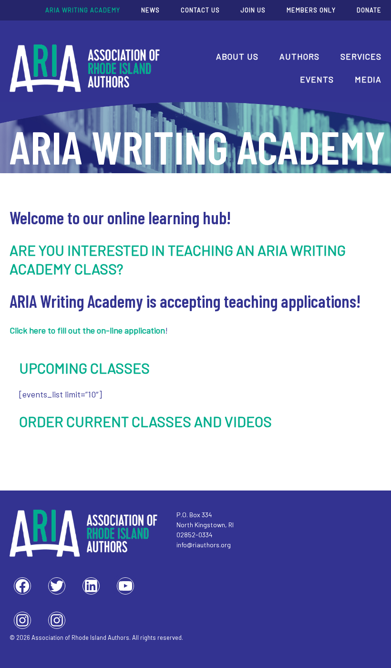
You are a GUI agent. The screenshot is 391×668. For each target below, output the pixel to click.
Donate (369, 10)
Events (317, 79)
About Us (237, 56)
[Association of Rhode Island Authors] (85, 68)
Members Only (311, 10)
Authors (299, 56)
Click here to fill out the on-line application (87, 330)
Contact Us (200, 10)
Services (360, 56)
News (150, 10)
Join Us (253, 10)
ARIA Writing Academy (82, 10)
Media (368, 79)
